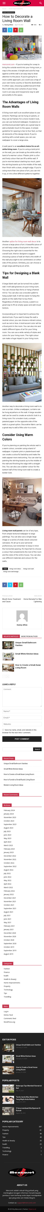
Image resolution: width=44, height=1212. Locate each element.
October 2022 (9, 863)
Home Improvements (16, 9)
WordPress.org (9, 1022)
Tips (5, 993)
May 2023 (7, 838)
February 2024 (9, 810)
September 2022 (10, 866)
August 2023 (8, 828)
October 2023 (9, 821)
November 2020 (10, 936)
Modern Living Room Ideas (13, 785)
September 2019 (10, 950)
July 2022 (7, 873)
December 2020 (10, 933)
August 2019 (8, 954)
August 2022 (8, 870)
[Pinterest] (15, 30)
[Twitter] (10, 30)
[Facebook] (4, 30)
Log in (6, 1011)
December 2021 (10, 898)
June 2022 (7, 877)
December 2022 (10, 856)
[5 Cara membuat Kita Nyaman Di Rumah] (8, 1111)
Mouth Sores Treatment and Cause (11, 600)
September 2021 (10, 908)
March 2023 (8, 845)
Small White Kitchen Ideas (26, 654)
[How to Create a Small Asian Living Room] (8, 668)
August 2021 (8, 912)
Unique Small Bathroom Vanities (16, 763)
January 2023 (9, 852)
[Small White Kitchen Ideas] (8, 656)
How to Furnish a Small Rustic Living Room (19, 780)
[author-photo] (22, 622)
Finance (7, 972)
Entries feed (8, 1015)
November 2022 (10, 859)
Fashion (7, 969)
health (6, 976)
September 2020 (10, 943)
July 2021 (7, 915)
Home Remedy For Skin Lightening (33, 600)
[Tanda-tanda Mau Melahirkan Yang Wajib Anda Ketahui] (8, 1100)
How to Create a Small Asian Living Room (19, 774)
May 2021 (7, 922)
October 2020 (9, 940)
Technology (8, 990)
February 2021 (9, 926)
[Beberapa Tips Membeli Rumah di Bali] (8, 1089)
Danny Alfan (8, 25)
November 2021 (10, 901)
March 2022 (8, 887)
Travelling (7, 997)
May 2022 (7, 880)
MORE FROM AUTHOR (29, 636)
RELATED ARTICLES (11, 636)
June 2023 (7, 835)
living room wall (28, 569)
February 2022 (9, 891)
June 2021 (7, 919)
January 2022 (9, 894)
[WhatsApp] (21, 30)
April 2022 (7, 884)
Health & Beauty (10, 979)
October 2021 (9, 905)
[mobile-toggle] (4, 3)
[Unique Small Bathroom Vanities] (8, 645)
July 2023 (7, 831)
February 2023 (9, 849)
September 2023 (10, 824)
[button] (40, 3)
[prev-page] (3, 676)
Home (4, 9)
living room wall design (11, 571)
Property (7, 986)
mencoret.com (8, 64)
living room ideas (15, 569)
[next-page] (7, 676)
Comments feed (10, 1018)
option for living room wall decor (23, 241)
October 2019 (9, 947)
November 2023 (10, 817)
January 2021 (9, 929)
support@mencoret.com (26, 1203)
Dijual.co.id (32, 1209)
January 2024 (9, 814)
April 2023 (7, 842)
